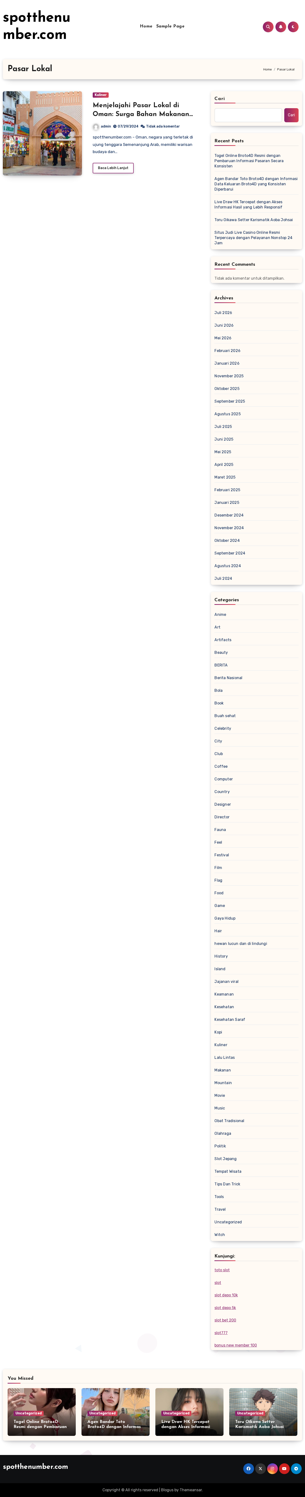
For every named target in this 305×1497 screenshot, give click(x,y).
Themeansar (191, 1490)
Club (218, 753)
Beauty (221, 652)
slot (217, 1282)
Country (221, 791)
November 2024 (229, 528)
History (221, 956)
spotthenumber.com (35, 1467)
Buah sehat (225, 716)
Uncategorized (228, 1222)
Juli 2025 (223, 426)
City (218, 741)
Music (219, 1108)
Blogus (167, 1490)
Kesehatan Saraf (229, 1019)
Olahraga (222, 1133)
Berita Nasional (228, 678)
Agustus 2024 (227, 566)
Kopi (218, 1032)
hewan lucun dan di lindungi (240, 943)
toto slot (222, 1270)
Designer (222, 804)
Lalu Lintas (224, 1057)
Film (218, 867)
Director (221, 817)
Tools (219, 1196)
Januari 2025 (226, 502)
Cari (219, 98)
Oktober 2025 (226, 388)
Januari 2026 (226, 363)
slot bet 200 (225, 1320)
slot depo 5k (225, 1307)
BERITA (221, 665)
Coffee (221, 766)
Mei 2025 (222, 452)
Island (219, 969)
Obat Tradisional (229, 1121)
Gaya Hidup (224, 918)
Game (219, 905)
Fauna (220, 829)
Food (219, 893)
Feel (218, 842)
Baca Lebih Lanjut (113, 168)
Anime (220, 614)
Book (219, 703)
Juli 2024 (223, 578)
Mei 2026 (222, 338)
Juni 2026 (224, 325)
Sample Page (170, 26)
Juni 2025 (223, 439)
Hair (218, 931)
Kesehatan (224, 1007)
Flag (218, 880)
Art (217, 627)
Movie (219, 1095)
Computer (223, 779)
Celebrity (222, 728)
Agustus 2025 (227, 414)
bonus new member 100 (235, 1345)
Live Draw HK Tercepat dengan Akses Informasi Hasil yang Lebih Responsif (248, 204)
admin (106, 126)
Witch (219, 1234)
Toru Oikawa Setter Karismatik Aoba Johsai (253, 220)
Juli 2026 (223, 312)
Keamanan (224, 994)
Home (146, 26)
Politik (220, 1146)
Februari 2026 (227, 350)
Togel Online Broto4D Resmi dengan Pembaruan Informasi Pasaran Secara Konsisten (249, 160)
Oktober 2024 (226, 540)
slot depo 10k (226, 1295)
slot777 (221, 1333)
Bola (218, 690)
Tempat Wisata (227, 1171)
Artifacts (222, 640)
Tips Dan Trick (227, 1184)
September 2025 (229, 401)
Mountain (223, 1083)
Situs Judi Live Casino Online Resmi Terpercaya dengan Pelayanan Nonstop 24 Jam (253, 237)
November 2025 (229, 376)
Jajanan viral (226, 981)
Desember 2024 (229, 515)
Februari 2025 (227, 490)
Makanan (222, 1070)
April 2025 (223, 464)
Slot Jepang (225, 1158)
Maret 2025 (224, 477)
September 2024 (229, 553)
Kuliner (101, 95)
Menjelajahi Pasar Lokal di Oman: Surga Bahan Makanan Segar (141, 114)
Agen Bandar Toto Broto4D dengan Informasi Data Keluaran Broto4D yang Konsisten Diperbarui (256, 184)
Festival (221, 855)
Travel (220, 1209)
